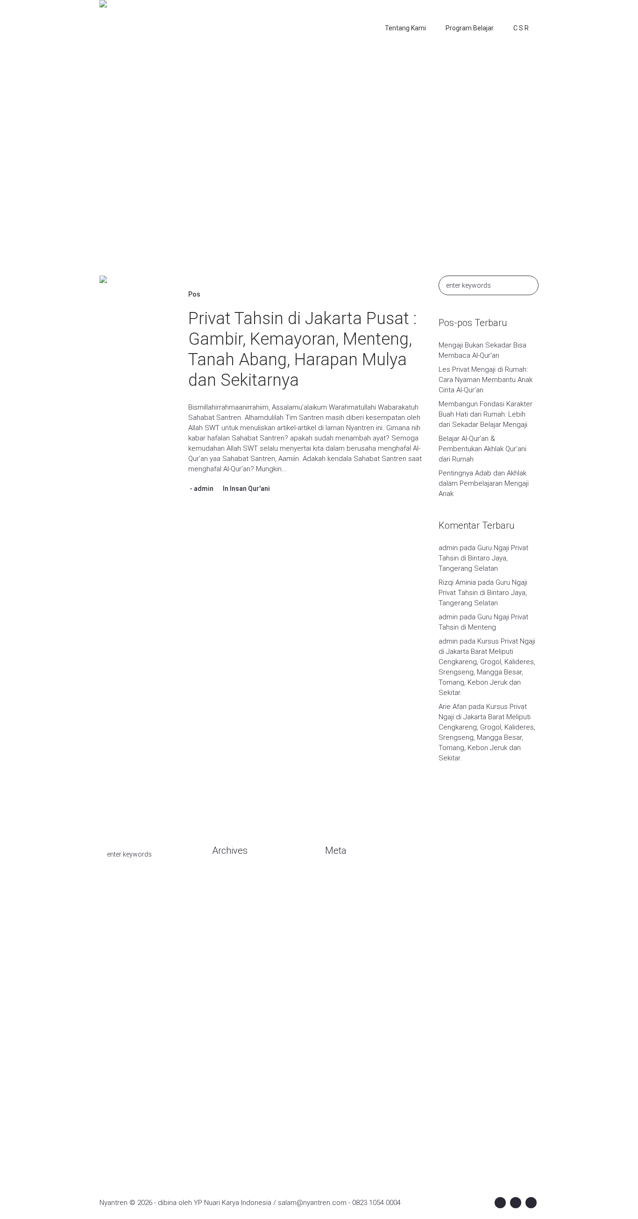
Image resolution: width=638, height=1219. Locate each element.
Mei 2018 (226, 1132)
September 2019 (238, 1020)
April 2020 (227, 936)
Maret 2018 (229, 1146)
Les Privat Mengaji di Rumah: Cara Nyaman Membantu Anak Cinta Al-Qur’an (485, 379)
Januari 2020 (231, 964)
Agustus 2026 (233, 880)
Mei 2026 (226, 908)
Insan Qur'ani (250, 488)
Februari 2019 (233, 1062)
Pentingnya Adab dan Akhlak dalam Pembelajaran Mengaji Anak (484, 483)
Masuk (335, 880)
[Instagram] (515, 1202)
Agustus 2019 (233, 1034)
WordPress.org (349, 922)
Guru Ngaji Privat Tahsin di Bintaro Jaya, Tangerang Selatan (483, 558)
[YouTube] (531, 1202)
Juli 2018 (225, 1118)
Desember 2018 (237, 1090)
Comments (350, 908)
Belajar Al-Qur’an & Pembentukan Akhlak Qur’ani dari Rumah (482, 448)
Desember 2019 (237, 978)
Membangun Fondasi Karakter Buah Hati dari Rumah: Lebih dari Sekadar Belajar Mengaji (485, 414)
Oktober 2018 (233, 1104)
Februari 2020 (233, 950)
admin (203, 488)
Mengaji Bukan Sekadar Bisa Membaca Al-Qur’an (482, 350)
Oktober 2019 (233, 1006)
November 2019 (237, 992)
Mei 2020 (226, 922)
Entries (343, 894)
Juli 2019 (225, 1048)
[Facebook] (500, 1202)
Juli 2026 (225, 894)
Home (271, 170)
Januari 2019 (231, 1076)
